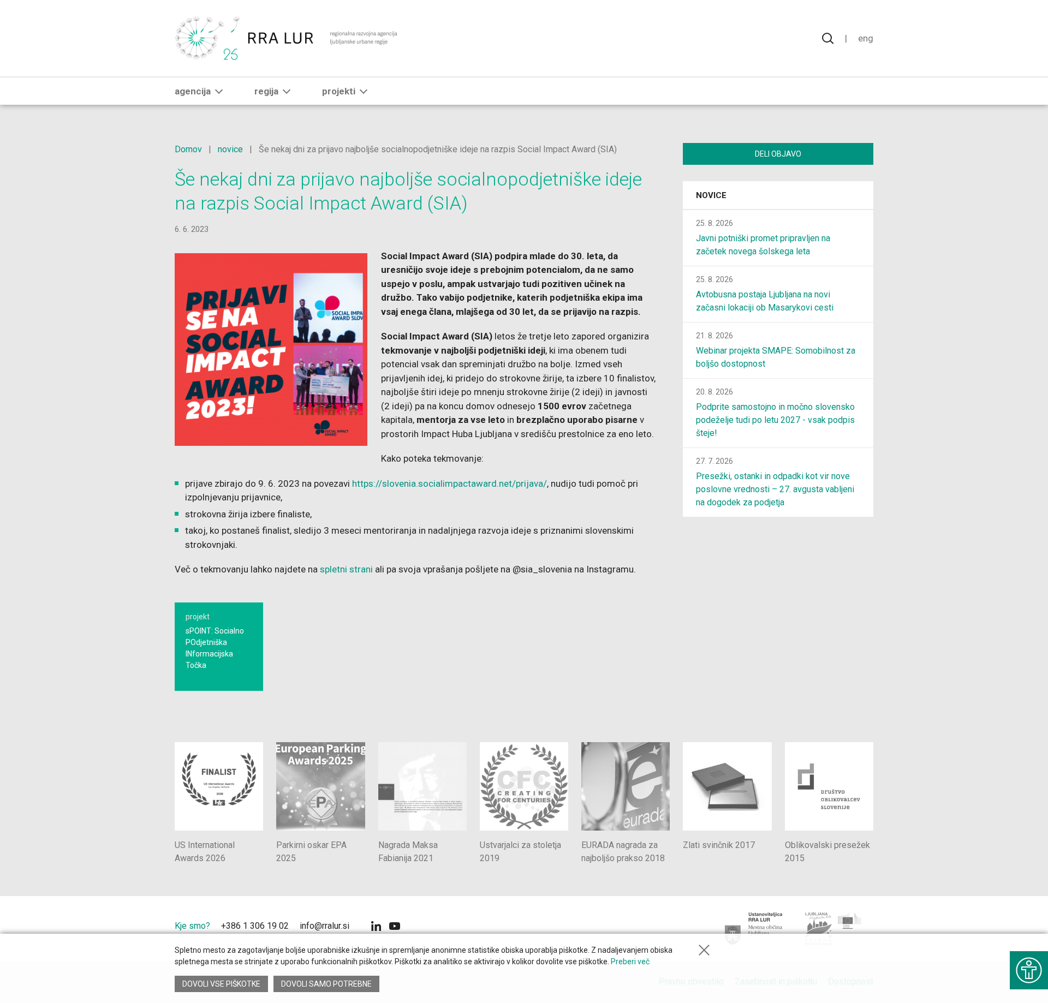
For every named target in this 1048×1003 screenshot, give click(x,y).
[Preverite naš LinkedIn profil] (376, 927)
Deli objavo (778, 154)
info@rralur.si (324, 926)
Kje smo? (192, 926)
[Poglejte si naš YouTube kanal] (394, 927)
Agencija (193, 91)
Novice (711, 195)
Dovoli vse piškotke (221, 984)
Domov (188, 149)
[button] (219, 91)
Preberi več (630, 961)
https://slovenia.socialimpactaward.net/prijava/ (449, 483)
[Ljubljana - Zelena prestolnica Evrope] (833, 928)
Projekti (338, 91)
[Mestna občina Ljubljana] (754, 928)
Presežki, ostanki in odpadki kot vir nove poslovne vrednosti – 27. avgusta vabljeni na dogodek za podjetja (775, 489)
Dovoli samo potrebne (326, 984)
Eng (865, 38)
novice (230, 149)
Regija (266, 91)
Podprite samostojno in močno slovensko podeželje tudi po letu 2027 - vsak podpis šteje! (775, 420)
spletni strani (346, 569)
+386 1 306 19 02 (255, 926)
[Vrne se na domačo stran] (287, 38)
